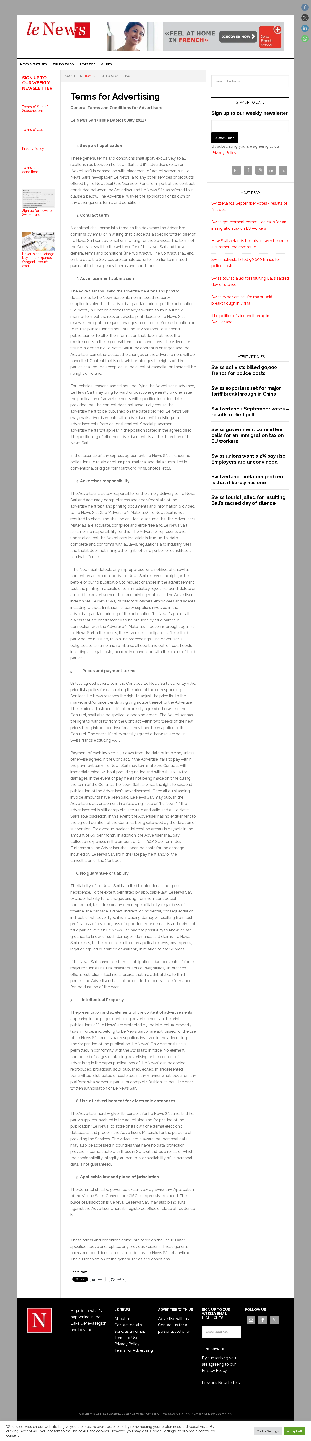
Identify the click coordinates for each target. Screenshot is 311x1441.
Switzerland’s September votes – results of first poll (250, 412)
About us (122, 1318)
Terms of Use (32, 130)
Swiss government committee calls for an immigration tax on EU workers (247, 435)
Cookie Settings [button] (268, 1431)
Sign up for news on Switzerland (38, 213)
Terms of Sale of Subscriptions (35, 109)
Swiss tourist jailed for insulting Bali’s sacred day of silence (248, 500)
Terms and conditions (30, 170)
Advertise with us (173, 1318)
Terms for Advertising (133, 1350)
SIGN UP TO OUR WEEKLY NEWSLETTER (37, 83)
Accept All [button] (294, 1431)
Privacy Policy (223, 152)
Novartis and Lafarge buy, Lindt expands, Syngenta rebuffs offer (38, 260)
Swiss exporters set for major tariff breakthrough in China (246, 391)
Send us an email (129, 1331)
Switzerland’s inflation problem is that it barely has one (248, 479)
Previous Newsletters (221, 1382)
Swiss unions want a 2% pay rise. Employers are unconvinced (249, 459)
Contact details (128, 1325)
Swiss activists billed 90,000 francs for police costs (244, 370)
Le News (58, 33)
